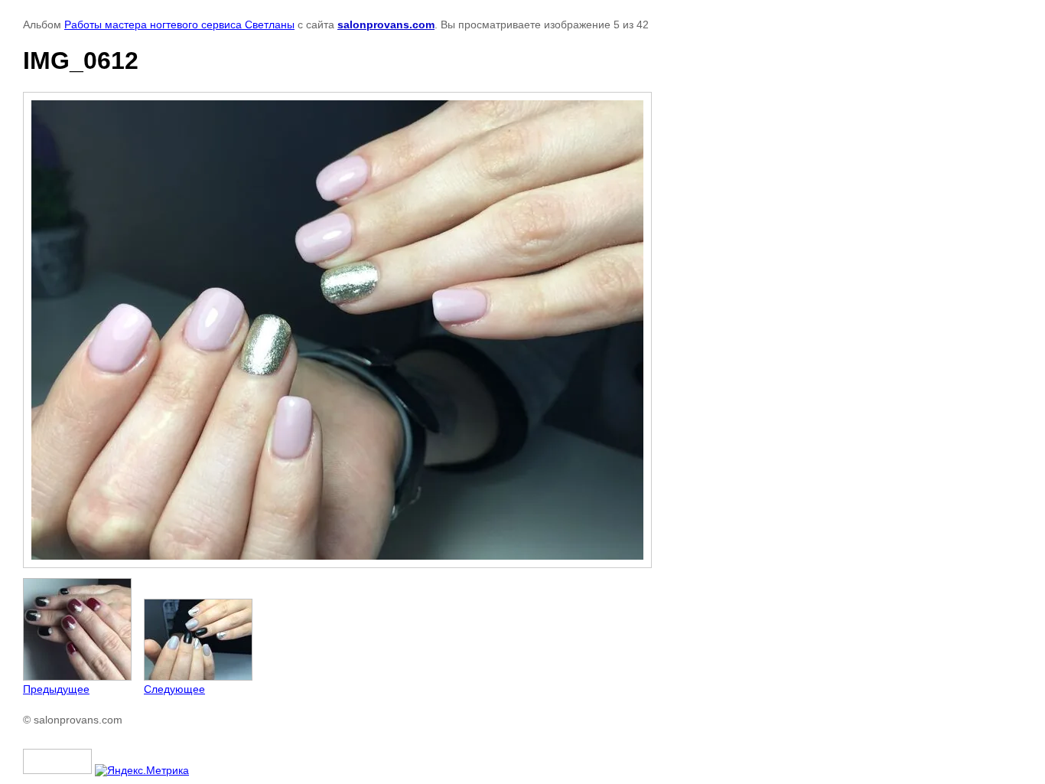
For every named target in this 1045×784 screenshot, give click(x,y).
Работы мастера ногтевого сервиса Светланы (179, 24)
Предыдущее (56, 689)
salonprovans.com (386, 24)
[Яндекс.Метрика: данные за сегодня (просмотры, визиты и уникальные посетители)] (142, 770)
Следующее (174, 689)
